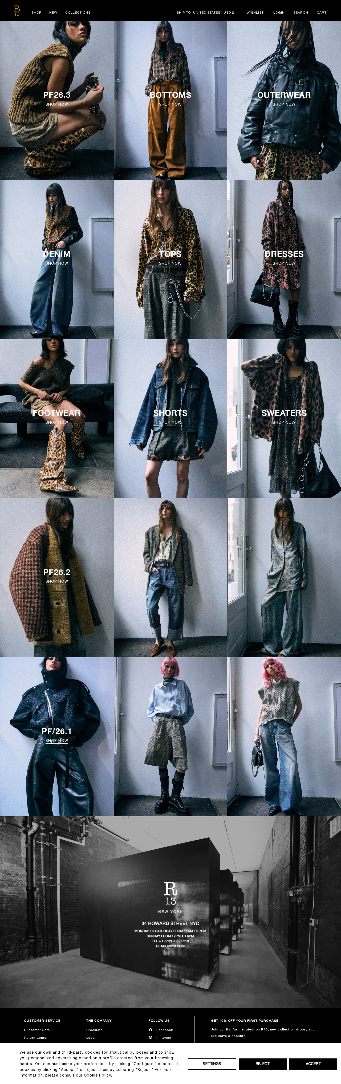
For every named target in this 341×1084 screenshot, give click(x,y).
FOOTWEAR (57, 416)
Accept (313, 1064)
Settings (212, 1064)
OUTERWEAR (284, 98)
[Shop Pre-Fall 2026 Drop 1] (171, 736)
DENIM (57, 257)
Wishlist (255, 12)
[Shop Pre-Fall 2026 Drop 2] (171, 577)
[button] (300, 13)
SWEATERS (284, 416)
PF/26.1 (57, 734)
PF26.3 (57, 98)
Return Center (36, 1038)
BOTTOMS (170, 98)
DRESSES (284, 257)
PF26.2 (57, 575)
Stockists (94, 1030)
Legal (91, 1038)
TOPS (170, 257)
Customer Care (37, 1030)
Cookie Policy (97, 1075)
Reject (263, 1064)
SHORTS (170, 416)
